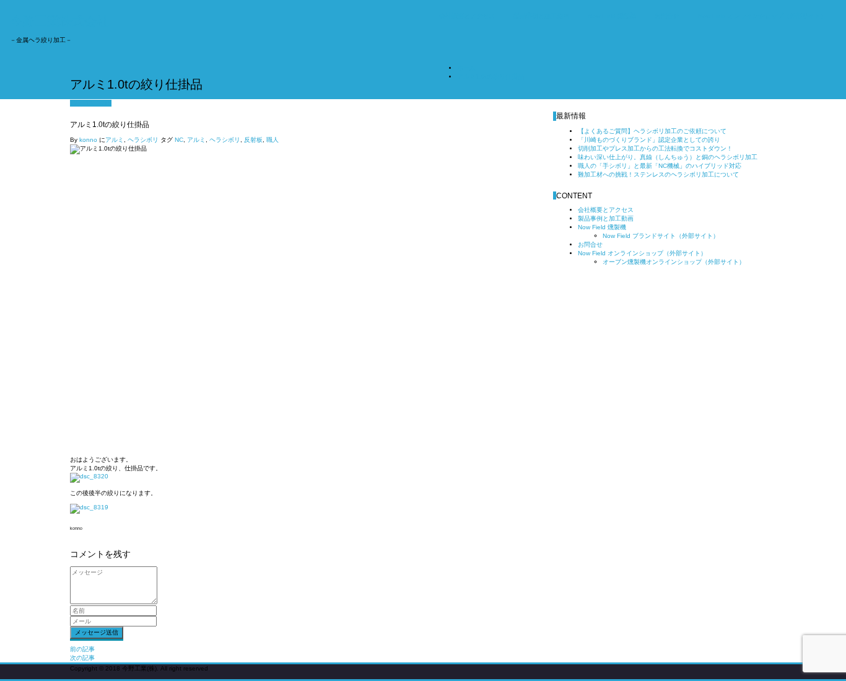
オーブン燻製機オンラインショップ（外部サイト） (674, 261)
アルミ (114, 139)
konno (88, 139)
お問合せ (667, 15)
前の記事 (82, 649)
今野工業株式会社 (59, 21)
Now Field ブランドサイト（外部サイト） (661, 235)
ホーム (466, 67)
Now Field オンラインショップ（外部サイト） (762, 15)
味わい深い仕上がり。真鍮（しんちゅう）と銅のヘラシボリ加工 (667, 157)
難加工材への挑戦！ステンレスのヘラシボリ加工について (658, 174)
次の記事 (82, 657)
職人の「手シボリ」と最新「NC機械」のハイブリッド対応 (659, 165)
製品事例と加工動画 (541, 15)
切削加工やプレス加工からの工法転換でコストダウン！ (655, 148)
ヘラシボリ (143, 139)
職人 (272, 139)
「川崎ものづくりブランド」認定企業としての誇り (649, 139)
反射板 (253, 139)
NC (179, 139)
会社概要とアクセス (467, 15)
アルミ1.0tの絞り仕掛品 (490, 76)
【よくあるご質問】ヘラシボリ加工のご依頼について (652, 131)
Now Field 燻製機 (612, 15)
